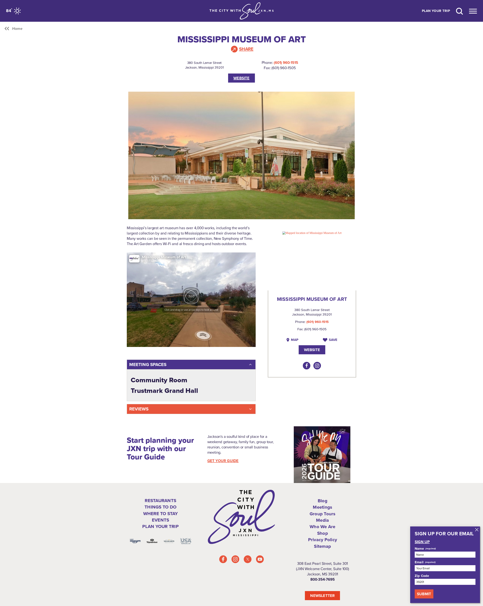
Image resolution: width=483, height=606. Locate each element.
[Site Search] (459, 11)
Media (322, 520)
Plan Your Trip (436, 11)
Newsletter (322, 595)
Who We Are (322, 526)
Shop (322, 533)
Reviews (138, 409)
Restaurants (160, 500)
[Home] (241, 10)
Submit (424, 594)
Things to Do (160, 507)
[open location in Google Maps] (311, 232)
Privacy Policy (322, 539)
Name (419, 548)
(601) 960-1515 (286, 62)
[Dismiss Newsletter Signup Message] (477, 530)
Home (17, 28)
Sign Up (422, 541)
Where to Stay (160, 513)
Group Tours (322, 513)
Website (241, 78)
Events (160, 520)
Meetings (322, 507)
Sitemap (322, 546)
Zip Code (422, 575)
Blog (322, 500)
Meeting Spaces (147, 364)
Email (419, 562)
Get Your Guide (223, 460)
